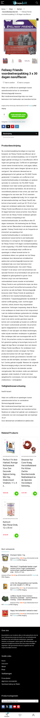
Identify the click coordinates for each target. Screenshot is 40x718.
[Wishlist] (20, 715)
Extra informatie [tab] (8, 137)
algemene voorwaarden (9, 681)
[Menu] (2, 2)
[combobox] (20, 701)
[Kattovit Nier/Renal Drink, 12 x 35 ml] (11, 509)
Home (3, 9)
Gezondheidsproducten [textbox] (19, 701)
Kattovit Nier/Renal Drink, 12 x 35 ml (10, 525)
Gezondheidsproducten (10, 12)
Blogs (3, 669)
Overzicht (5, 664)
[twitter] (7, 706)
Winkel (4, 666)
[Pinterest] (18, 706)
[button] (37, 19)
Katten (19, 9)
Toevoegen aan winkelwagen (18, 115)
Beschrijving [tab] (7, 133)
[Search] (36, 2)
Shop (11, 9)
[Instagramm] (10, 706)
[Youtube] (14, 706)
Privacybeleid (6, 678)
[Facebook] (3, 706)
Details (30, 105)
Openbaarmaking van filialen (11, 684)
